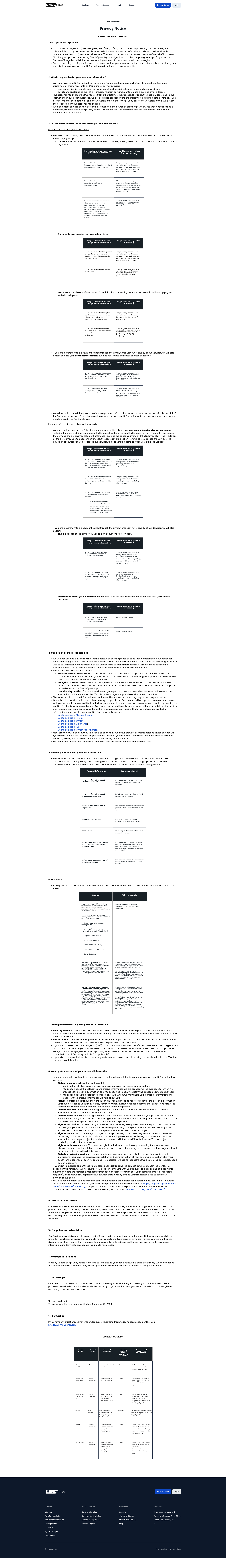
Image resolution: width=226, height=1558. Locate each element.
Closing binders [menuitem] (51, 1524)
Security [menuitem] (122, 1512)
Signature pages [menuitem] (51, 1531)
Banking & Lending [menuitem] (89, 1512)
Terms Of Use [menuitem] (175, 1549)
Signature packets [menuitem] (52, 1516)
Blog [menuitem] (121, 1524)
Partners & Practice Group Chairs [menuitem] (167, 1516)
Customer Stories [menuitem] (126, 1516)
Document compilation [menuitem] (54, 1520)
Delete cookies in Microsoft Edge (75, 715)
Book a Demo (163, 5)
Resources (133, 5)
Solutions (85, 5)
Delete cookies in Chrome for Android (77, 729)
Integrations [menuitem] (50, 1535)
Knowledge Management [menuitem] (164, 1512)
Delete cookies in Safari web (72, 723)
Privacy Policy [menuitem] (161, 1549)
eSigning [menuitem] (48, 1512)
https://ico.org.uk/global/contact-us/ (145, 1189)
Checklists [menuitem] (49, 1527)
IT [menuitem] (155, 1524)
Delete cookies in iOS (68, 726)
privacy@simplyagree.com (62, 1324)
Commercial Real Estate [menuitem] (92, 1516)
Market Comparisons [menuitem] (127, 1520)
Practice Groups (102, 5)
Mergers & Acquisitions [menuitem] (91, 1520)
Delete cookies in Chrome (71, 720)
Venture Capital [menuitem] (88, 1524)
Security (119, 5)
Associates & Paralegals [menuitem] (164, 1520)
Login (176, 5)
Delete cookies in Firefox (70, 717)
